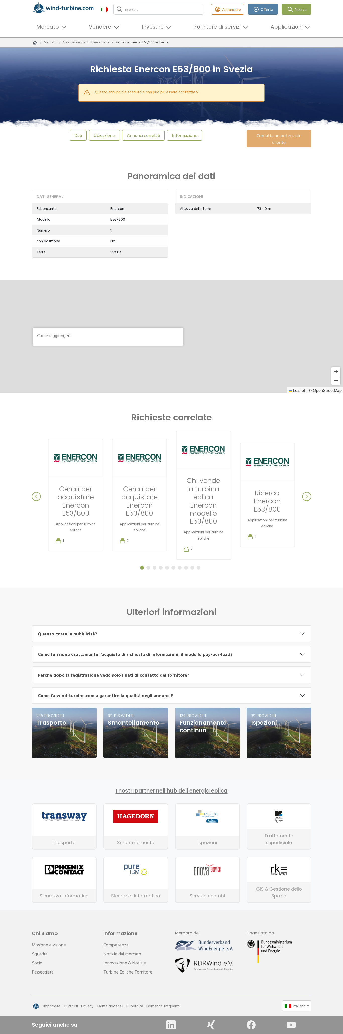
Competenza (115, 945)
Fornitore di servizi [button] (217, 26)
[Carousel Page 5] (167, 568)
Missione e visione (49, 945)
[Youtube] (291, 1024)
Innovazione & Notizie (124, 963)
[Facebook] (251, 1024)
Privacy (87, 1005)
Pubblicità (134, 1005)
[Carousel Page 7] (180, 568)
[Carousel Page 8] (186, 568)
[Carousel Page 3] (154, 568)
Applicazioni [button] (286, 26)
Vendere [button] (100, 26)
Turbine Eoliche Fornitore (127, 972)
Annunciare (231, 9)
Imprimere (51, 1005)
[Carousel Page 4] (161, 568)
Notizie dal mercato (122, 954)
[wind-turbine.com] (35, 42)
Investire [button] (153, 26)
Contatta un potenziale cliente (279, 139)
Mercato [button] (47, 26)
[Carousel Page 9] (192, 568)
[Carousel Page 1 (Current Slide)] (142, 568)
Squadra (39, 954)
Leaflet (298, 390)
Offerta (267, 9)
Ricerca (301, 9)
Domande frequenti (163, 1005)
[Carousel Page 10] (198, 568)
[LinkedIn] (171, 1024)
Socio (37, 963)
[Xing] (211, 1024)
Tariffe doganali (110, 1005)
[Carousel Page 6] (173, 568)
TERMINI (71, 1005)
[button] (104, 9)
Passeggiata (42, 972)
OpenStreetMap (327, 390)
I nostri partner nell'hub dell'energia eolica (172, 791)
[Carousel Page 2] (148, 568)
